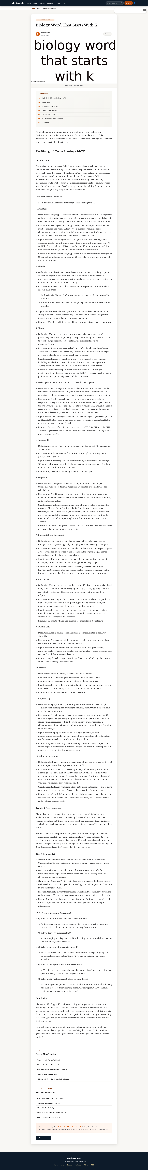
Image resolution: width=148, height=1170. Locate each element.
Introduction (46, 102)
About (35, 3)
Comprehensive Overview (50, 106)
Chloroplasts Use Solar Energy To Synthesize (53, 1079)
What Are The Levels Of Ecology (48, 1103)
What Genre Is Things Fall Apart (48, 1060)
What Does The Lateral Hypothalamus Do (52, 1113)
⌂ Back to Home (43, 1138)
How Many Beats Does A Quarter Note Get (52, 1069)
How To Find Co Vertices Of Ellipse (49, 1117)
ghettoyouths (18, 3)
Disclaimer (50, 3)
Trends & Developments (49, 110)
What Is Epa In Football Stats (47, 1074)
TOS (64, 3)
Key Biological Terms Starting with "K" (54, 98)
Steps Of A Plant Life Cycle (46, 1108)
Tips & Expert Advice (48, 114)
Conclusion (45, 123)
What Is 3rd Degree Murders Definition (51, 1065)
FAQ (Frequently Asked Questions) (53, 118)
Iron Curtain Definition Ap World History (51, 1098)
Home (29, 3)
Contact (42, 3)
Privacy (58, 3)
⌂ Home (128, 3)
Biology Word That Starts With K (69, 1127)
